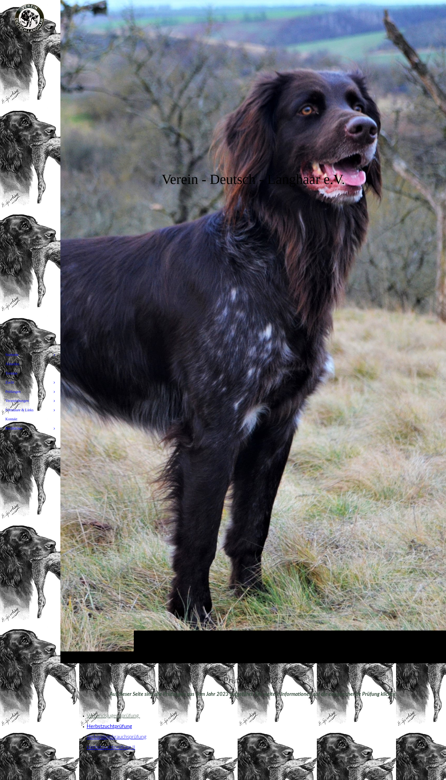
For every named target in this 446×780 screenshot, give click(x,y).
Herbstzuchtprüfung (109, 726)
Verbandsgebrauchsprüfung (116, 736)
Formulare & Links (19, 410)
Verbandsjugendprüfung (113, 715)
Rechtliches (13, 428)
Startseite (12, 355)
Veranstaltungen (17, 401)
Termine (11, 373)
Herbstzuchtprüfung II (111, 747)
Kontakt (11, 419)
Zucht (9, 382)
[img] (253, 331)
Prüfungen (13, 392)
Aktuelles (12, 364)
